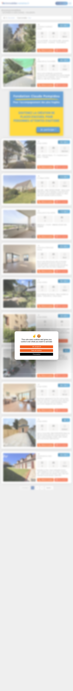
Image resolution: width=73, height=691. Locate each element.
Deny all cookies (36, 350)
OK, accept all (36, 347)
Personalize (36, 354)
